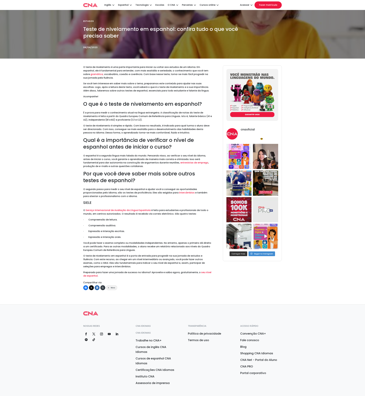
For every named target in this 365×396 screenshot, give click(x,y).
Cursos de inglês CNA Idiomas (151, 349)
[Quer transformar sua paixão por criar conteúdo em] (265, 156)
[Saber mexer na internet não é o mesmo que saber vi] (265, 236)
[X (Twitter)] (91, 287)
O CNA (171, 5)
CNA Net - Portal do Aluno (258, 360)
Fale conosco (249, 340)
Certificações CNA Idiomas (155, 370)
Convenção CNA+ (253, 334)
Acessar (244, 5)
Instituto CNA (145, 376)
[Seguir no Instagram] (101, 334)
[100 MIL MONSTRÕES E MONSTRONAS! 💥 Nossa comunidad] (239, 209)
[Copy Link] (102, 287)
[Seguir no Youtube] (109, 334)
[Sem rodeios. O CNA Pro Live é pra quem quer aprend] (265, 183)
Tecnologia (142, 5)
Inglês (107, 5)
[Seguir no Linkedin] (117, 334)
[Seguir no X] (94, 334)
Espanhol (123, 5)
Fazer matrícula (268, 5)
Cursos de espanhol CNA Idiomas (153, 360)
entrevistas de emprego (194, 162)
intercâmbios (187, 192)
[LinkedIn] (97, 287)
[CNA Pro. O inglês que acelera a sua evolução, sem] (265, 209)
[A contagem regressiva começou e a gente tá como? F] (239, 183)
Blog (243, 347)
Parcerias (187, 5)
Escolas (159, 5)
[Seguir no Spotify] (86, 340)
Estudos (88, 21)
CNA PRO (246, 366)
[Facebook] (85, 287)
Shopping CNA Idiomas (256, 353)
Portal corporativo (253, 373)
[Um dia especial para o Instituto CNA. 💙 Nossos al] (239, 236)
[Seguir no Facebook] (86, 334)
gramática (96, 74)
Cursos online (207, 5)
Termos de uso (198, 340)
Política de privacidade (204, 334)
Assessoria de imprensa (153, 383)
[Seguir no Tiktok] (94, 340)
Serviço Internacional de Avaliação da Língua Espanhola (118, 210)
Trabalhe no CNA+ (149, 340)
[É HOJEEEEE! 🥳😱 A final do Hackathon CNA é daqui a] (239, 156)
